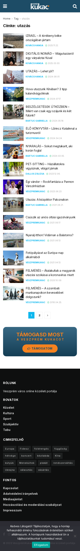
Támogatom (42, 348)
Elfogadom (41, 544)
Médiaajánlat (12, 499)
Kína (58, 455)
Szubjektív (10, 424)
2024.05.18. (57, 121)
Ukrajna (10, 469)
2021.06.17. (55, 222)
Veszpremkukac (35, 99)
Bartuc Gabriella (37, 121)
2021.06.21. (57, 205)
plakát (44, 462)
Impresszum (12, 510)
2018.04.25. (55, 302)
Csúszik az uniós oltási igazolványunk (50, 217)
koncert (26, 455)
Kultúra (8, 413)
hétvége (10, 455)
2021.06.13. (55, 240)
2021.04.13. (55, 262)
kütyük (9, 462)
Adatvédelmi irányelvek (20, 493)
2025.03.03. (53, 63)
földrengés (41, 448)
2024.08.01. (53, 76)
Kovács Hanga (34, 45)
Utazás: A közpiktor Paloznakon (47, 199)
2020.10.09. (55, 280)
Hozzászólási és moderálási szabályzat (32, 504)
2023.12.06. (54, 174)
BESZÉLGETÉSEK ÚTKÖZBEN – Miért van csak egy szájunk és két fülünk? (48, 111)
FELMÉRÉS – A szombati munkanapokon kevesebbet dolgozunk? (44, 292)
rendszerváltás (63, 462)
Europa (9, 448)
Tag (16, 18)
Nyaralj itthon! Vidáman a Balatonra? (49, 235)
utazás (26, 18)
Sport (7, 418)
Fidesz (24, 448)
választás (26, 469)
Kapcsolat (10, 488)
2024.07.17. (55, 99)
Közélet (8, 407)
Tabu (6, 429)
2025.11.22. (53, 45)
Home (6, 18)
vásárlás (43, 469)
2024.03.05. (58, 156)
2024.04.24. (56, 138)
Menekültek (26, 462)
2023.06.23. (55, 191)
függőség (60, 448)
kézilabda (43, 455)
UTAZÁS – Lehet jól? (40, 71)
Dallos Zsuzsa (35, 174)
